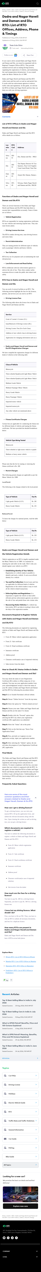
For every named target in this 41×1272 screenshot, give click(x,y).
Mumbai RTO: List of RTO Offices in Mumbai (21, 961)
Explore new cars (20, 1206)
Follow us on (8, 55)
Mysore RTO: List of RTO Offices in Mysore (20, 957)
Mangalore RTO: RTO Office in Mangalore (20, 966)
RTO (13, 9)
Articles (8, 9)
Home (4, 9)
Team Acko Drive (16, 45)
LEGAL (5, 1257)
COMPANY (6, 1251)
